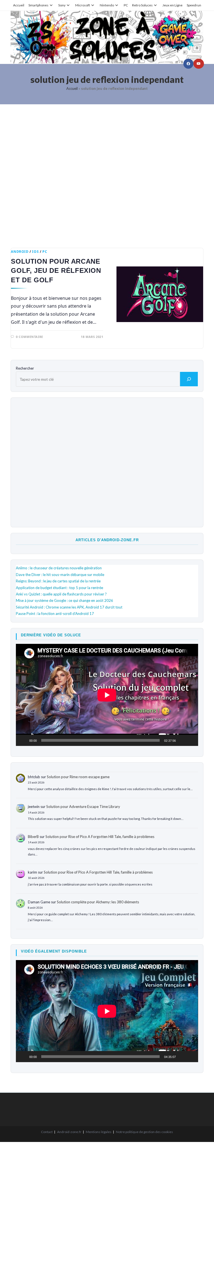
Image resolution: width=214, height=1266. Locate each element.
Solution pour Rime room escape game (78, 777)
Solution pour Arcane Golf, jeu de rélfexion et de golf (56, 271)
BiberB (33, 836)
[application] (107, 695)
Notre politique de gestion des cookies (144, 1132)
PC (126, 5)
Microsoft (82, 5)
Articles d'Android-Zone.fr (107, 540)
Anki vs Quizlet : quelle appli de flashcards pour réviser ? (61, 594)
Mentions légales (98, 1132)
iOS (35, 251)
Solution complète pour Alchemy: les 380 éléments (98, 902)
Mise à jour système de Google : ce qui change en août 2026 (64, 600)
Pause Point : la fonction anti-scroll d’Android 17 (55, 613)
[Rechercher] (189, 379)
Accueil (18, 5)
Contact (47, 1132)
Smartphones (38, 5)
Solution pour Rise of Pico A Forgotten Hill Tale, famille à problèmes (99, 836)
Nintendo (107, 5)
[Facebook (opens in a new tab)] (188, 64)
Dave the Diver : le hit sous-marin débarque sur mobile (60, 574)
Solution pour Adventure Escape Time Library (83, 806)
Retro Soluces (142, 5)
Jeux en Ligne (172, 5)
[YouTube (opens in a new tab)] (198, 64)
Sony (61, 5)
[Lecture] (23, 740)
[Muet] (182, 740)
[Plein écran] (191, 740)
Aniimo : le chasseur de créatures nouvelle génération (59, 568)
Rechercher (25, 368)
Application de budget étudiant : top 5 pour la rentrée (59, 587)
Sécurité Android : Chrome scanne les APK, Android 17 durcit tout (69, 607)
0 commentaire (29, 337)
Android (19, 251)
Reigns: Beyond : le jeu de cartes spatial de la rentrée (58, 581)
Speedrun (194, 5)
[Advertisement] (107, 172)
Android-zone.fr (69, 1132)
